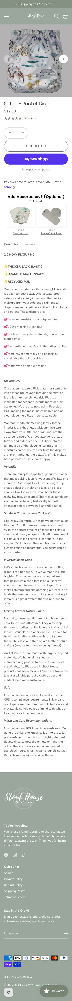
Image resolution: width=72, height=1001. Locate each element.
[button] (8, 59)
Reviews (29, 244)
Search (8, 873)
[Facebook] (6, 854)
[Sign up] (66, 933)
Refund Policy (13, 885)
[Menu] (6, 16)
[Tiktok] (24, 854)
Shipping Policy (14, 891)
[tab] (13, 244)
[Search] (56, 17)
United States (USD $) (16, 977)
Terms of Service (15, 897)
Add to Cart (36, 146)
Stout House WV (23, 985)
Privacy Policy (13, 879)
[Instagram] (15, 854)
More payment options (36, 169)
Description (11, 244)
